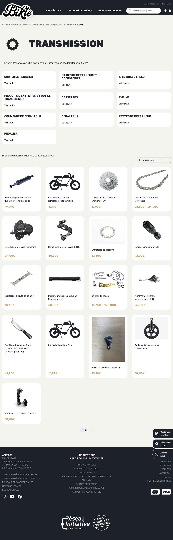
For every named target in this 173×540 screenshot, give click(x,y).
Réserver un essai (110, 10)
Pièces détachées (79, 10)
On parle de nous (164, 4)
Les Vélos (52, 10)
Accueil (5, 24)
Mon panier (170, 10)
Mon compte (165, 10)
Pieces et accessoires (21, 24)
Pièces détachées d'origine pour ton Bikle (52, 24)
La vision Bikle (149, 4)
